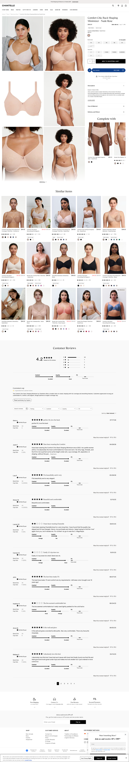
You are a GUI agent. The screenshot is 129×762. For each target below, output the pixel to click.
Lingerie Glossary (69, 738)
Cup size (90, 49)
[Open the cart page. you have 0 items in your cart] (126, 5)
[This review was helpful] (111, 437)
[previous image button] (87, 139)
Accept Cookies (112, 758)
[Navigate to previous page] (55, 683)
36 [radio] (106, 42)
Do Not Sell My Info (65, 750)
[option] (89, 35)
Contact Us (48, 734)
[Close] (126, 758)
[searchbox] (19, 408)
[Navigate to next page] (74, 683)
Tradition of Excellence (71, 734)
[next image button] (125, 139)
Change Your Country (33, 750)
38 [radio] (114, 42)
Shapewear (29, 739)
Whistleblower (73, 750)
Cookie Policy (28, 760)
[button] (46, 10)
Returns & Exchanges (51, 736)
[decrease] (93, 62)
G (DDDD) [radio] (122, 52)
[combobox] (36, 408)
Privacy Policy (50, 750)
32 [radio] (91, 42)
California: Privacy (56, 750)
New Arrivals (29, 734)
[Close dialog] (125, 734)
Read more (53, 454)
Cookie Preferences (82, 750)
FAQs (46, 738)
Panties (28, 738)
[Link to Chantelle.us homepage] (8, 5)
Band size (90, 39)
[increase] (93, 60)
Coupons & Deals (50, 743)
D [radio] (98, 52)
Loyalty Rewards (50, 739)
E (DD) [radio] (106, 52)
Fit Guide (47, 741)
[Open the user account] (122, 6)
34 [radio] (99, 42)
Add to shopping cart (110, 61)
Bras (27, 736)
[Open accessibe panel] (27, 750)
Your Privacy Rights (86, 758)
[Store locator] (118, 5)
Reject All (99, 758)
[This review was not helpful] (114, 437)
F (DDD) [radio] (114, 52)
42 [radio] (91, 46)
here (50, 704)
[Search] (113, 5)
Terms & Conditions (42, 750)
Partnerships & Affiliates (71, 736)
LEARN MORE (91, 100)
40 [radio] (122, 42)
